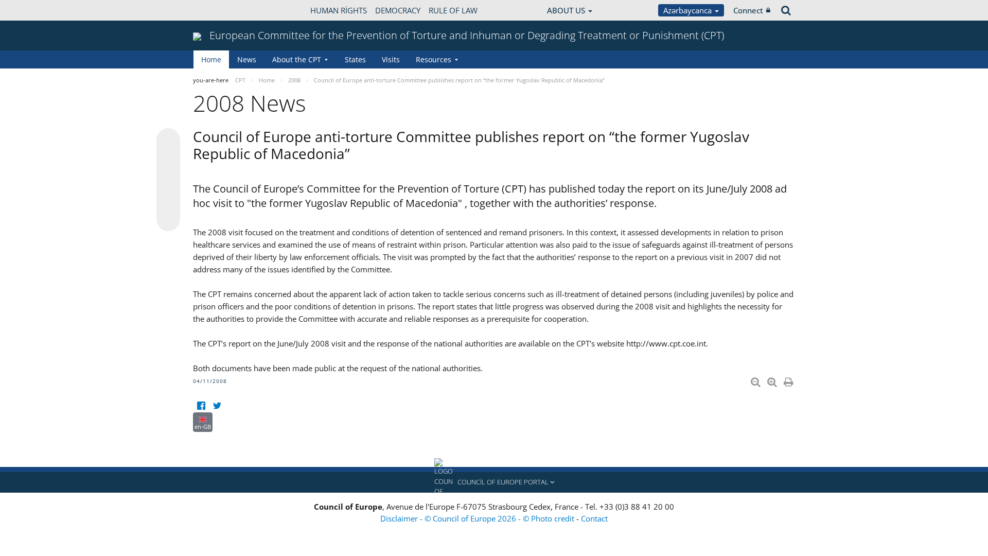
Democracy (397, 10)
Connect (748, 10)
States (355, 59)
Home (211, 59)
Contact (594, 518)
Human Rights (338, 10)
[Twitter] (217, 406)
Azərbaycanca (688, 10)
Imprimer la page (789, 380)
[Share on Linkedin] (168, 199)
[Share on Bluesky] (168, 141)
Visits (391, 59)
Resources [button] (433, 59)
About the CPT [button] (296, 59)
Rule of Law (453, 10)
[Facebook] (201, 406)
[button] (494, 482)
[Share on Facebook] (168, 180)
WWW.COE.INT (218, 10)
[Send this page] (168, 219)
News (246, 59)
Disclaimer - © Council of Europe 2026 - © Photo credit (478, 518)
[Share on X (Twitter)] (168, 160)
